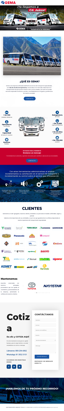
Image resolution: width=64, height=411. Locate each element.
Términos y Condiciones (26, 407)
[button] (4, 56)
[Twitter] (14, 367)
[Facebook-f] (9, 367)
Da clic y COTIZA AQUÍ (18, 337)
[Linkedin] (19, 367)
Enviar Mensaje (42, 356)
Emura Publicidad (54, 407)
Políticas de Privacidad (40, 407)
